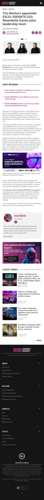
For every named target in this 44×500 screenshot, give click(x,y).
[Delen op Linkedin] (40, 32)
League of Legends (9, 445)
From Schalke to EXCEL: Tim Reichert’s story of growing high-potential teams (22, 91)
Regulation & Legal (9, 399)
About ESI (5, 367)
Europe (11, 9)
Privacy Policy (7, 377)
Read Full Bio (8, 236)
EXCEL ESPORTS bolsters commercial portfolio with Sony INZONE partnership (22, 105)
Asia (3, 413)
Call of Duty (6, 435)
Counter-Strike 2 (8, 438)
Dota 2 (4, 442)
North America (7, 422)
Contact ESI (6, 370)
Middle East (6, 419)
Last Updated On (11, 32)
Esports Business (8, 390)
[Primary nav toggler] (41, 3)
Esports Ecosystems (9, 393)
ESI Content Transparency (11, 373)
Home (5, 9)
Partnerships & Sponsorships (12, 396)
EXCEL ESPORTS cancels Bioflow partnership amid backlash (21, 98)
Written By (6, 29)
